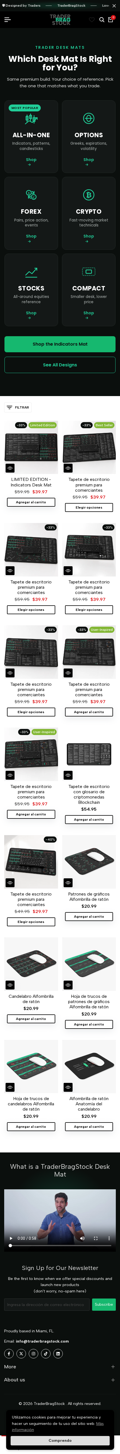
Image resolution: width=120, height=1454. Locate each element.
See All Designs (60, 365)
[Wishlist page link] (92, 19)
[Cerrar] (113, 6)
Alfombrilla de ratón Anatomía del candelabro (89, 1104)
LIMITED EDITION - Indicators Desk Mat (31, 482)
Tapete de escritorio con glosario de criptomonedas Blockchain (89, 794)
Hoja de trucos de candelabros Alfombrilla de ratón (31, 1104)
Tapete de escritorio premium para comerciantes (89, 485)
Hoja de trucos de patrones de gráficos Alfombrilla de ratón (89, 1001)
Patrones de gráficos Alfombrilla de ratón (89, 896)
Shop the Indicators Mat (60, 344)
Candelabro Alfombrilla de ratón (31, 999)
